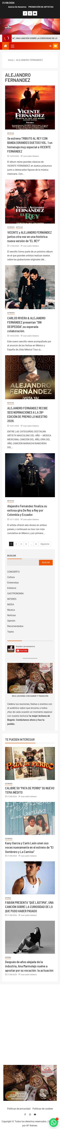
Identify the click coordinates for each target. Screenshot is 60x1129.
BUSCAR (46, 562)
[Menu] (12, 46)
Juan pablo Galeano (31, 156)
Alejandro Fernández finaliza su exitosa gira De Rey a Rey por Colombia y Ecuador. (27, 510)
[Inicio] (5, 46)
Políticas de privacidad (18, 1108)
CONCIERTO (13, 571)
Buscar (11, 555)
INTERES (11, 599)
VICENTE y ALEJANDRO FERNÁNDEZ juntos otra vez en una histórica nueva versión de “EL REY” (29, 236)
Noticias (10, 133)
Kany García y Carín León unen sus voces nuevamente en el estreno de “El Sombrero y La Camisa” (29, 847)
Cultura (11, 577)
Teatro (10, 631)
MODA (10, 604)
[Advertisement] (30, 1024)
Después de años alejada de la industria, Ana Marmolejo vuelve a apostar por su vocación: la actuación (29, 966)
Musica (11, 609)
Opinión (11, 620)
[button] (12, 46)
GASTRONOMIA (15, 593)
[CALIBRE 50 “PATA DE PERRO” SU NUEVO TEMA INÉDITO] (30, 763)
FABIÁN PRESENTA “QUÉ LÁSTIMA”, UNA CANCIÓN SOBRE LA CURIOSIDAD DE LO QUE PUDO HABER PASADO (29, 907)
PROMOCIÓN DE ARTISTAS (40, 7)
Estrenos (11, 227)
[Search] (50, 46)
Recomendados (15, 626)
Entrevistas (13, 582)
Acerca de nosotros (17, 7)
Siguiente (44, 544)
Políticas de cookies (42, 1108)
